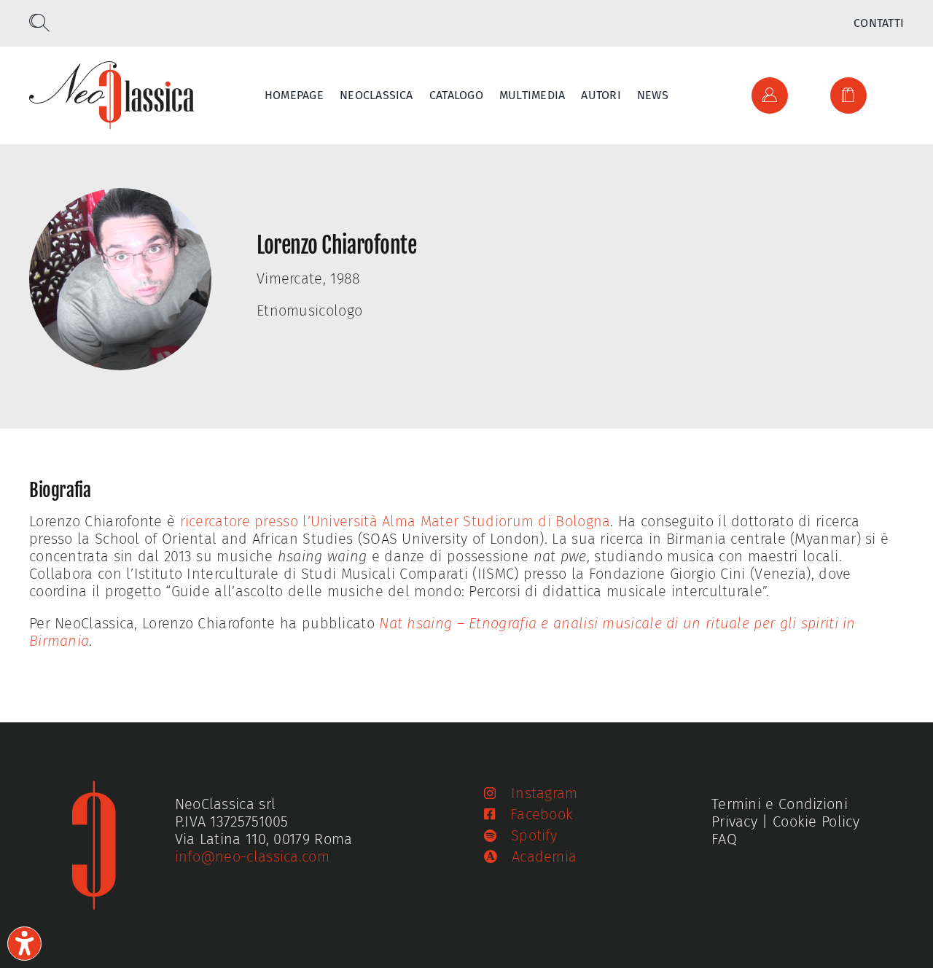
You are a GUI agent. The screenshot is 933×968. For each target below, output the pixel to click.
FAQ (724, 839)
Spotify (534, 835)
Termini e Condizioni (779, 804)
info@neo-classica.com (252, 856)
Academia (544, 856)
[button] (39, 23)
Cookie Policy (816, 821)
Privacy (734, 821)
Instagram (544, 793)
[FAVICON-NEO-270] (93, 788)
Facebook (541, 814)
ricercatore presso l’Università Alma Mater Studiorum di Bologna (395, 521)
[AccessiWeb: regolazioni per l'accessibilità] (24, 943)
